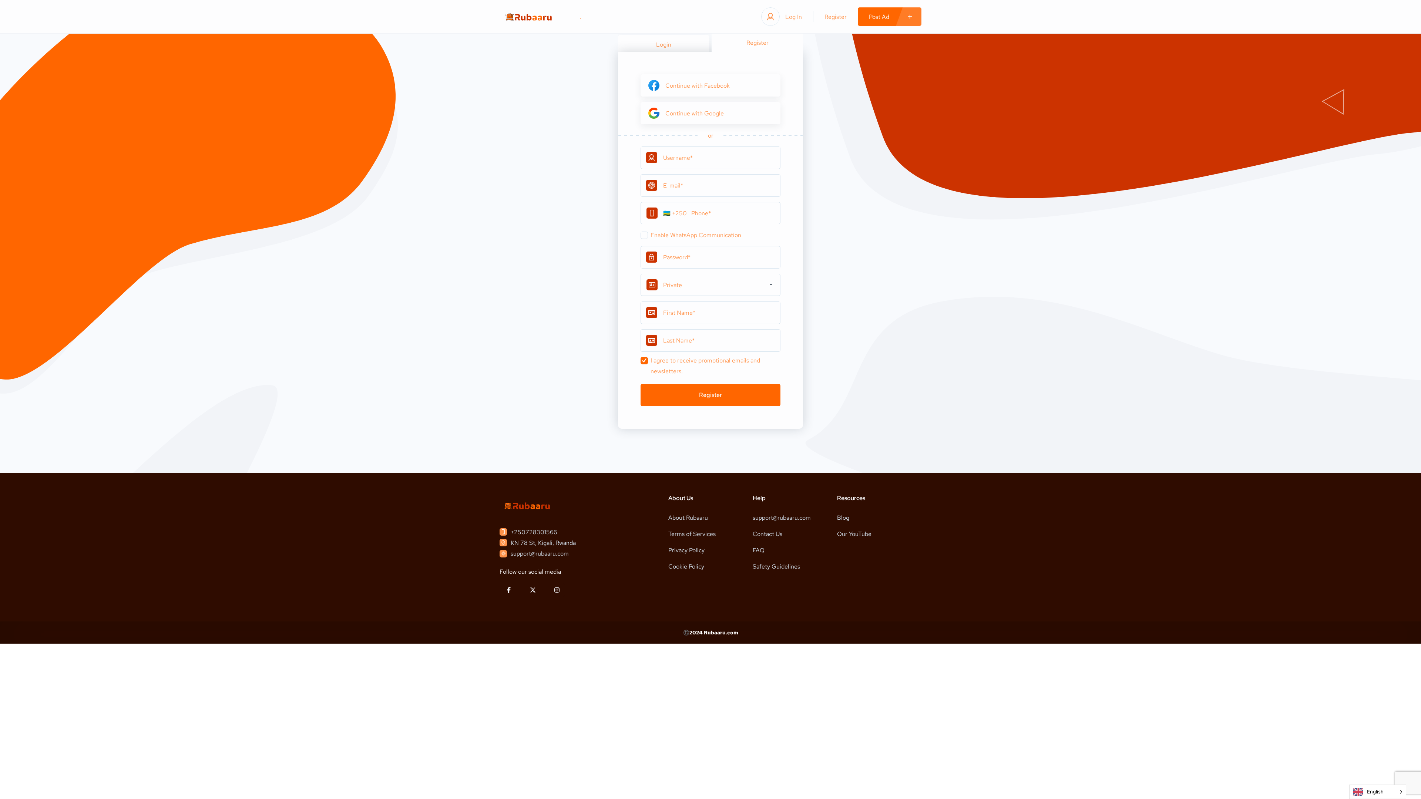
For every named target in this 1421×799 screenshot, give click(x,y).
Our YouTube (854, 534)
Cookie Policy (686, 566)
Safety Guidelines (776, 566)
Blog (843, 518)
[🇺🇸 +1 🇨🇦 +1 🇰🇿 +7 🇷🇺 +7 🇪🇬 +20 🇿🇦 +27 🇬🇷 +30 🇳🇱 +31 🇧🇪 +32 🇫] (710, 213)
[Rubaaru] (528, 17)
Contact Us (767, 534)
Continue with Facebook (697, 86)
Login (663, 44)
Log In (793, 17)
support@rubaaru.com (540, 553)
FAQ (759, 550)
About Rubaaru (688, 518)
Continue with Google (694, 113)
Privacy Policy (686, 550)
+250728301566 (534, 532)
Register (835, 17)
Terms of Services (692, 534)
